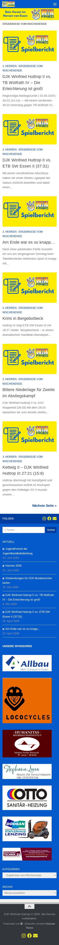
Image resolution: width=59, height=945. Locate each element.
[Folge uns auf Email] (55, 518)
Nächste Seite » (44, 505)
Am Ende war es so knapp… (28, 242)
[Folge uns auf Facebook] (49, 518)
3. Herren (9, 308)
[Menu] (55, 4)
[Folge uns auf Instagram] (44, 518)
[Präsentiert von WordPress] (21, 924)
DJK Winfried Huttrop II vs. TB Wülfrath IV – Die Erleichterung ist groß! (26, 82)
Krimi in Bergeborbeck (23, 318)
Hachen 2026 (13, 565)
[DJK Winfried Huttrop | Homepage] (10, 4)
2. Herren (9, 66)
